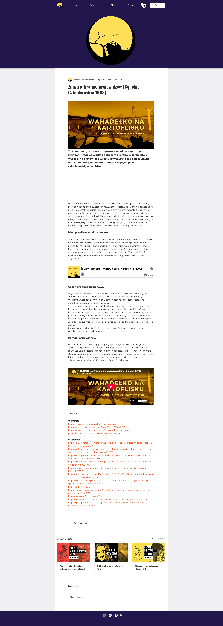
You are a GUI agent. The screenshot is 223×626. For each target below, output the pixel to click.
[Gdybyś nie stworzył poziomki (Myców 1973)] (148, 552)
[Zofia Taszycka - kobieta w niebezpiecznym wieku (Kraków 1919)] (73, 552)
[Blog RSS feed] (121, 615)
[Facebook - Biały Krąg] (116, 615)
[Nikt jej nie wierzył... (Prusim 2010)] (111, 552)
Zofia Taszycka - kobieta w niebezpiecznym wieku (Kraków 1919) (73, 568)
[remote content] (111, 185)
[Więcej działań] (152, 79)
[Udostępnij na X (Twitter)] (75, 523)
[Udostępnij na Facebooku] (69, 523)
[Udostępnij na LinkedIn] (81, 523)
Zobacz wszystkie (158, 539)
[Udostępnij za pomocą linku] (86, 523)
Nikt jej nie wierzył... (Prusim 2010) (109, 568)
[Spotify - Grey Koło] (104, 615)
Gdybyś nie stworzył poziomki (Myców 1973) (147, 568)
